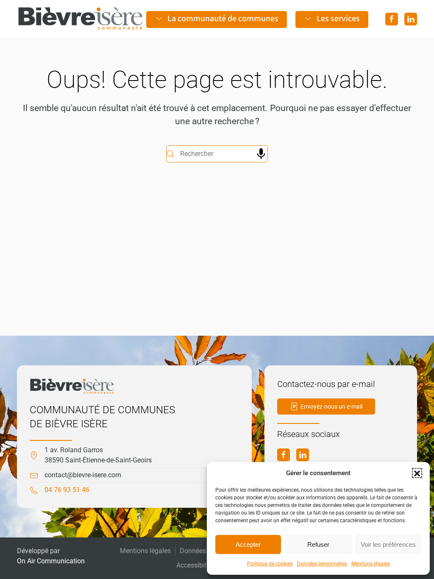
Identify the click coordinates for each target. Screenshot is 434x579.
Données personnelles (322, 564)
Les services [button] (338, 19)
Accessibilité (195, 565)
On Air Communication (51, 561)
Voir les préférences (388, 544)
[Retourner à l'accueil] (80, 18)
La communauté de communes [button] (222, 19)
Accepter (248, 544)
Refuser (318, 544)
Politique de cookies (270, 564)
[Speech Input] (261, 154)
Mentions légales (370, 564)
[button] (417, 473)
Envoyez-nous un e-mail (331, 406)
